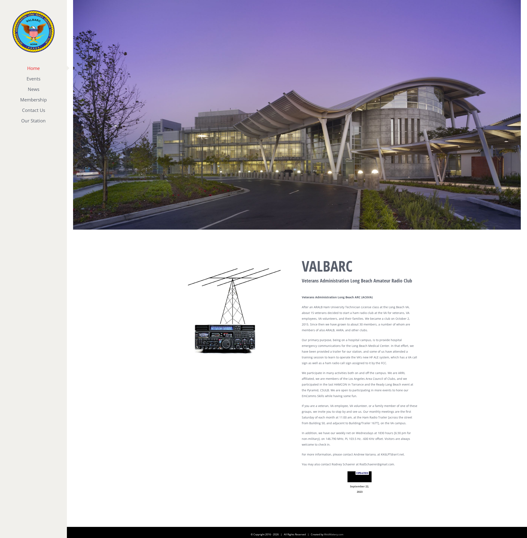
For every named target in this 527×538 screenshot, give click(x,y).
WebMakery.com (333, 534)
